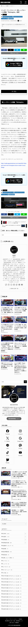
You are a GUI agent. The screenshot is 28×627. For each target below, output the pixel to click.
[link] (6, 285)
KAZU (14, 255)
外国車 (6, 536)
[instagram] (14, 285)
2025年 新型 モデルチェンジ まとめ (12, 600)
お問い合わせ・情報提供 (14, 622)
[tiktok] (17, 285)
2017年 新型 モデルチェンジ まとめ (12, 576)
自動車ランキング (8, 545)
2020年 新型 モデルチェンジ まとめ (12, 585)
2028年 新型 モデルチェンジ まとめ (12, 609)
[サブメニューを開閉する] (25, 534)
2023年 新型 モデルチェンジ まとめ (12, 594)
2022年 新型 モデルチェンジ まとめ (12, 591)
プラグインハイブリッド (7, 16)
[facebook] (9, 285)
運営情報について (19, 620)
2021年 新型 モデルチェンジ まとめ (12, 588)
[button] (4, 50)
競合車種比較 (7, 551)
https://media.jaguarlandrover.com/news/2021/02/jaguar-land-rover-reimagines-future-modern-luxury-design (13, 165)
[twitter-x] (11, 285)
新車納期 (6, 539)
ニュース (6, 563)
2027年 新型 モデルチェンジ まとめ (12, 606)
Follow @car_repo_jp (10, 204)
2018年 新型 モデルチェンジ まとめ (12, 579)
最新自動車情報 (5, 2)
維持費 (5, 548)
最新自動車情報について (14, 418)
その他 (5, 572)
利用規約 (20, 619)
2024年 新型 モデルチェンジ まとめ (12, 597)
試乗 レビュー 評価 (8, 557)
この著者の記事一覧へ (14, 288)
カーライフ (6, 566)
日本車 (6, 533)
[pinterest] (19, 285)
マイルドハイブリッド (18, 16)
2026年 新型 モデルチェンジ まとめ (12, 603)
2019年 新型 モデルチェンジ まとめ (12, 582)
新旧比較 (6, 554)
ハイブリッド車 (5, 18)
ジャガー (4, 14)
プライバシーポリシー (13, 619)
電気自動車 (11, 18)
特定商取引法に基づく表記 (10, 620)
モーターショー (7, 569)
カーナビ (6, 560)
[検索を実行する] (25, 235)
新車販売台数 (7, 542)
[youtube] (22, 285)
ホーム (7, 619)
